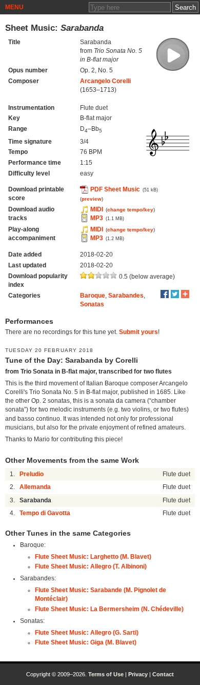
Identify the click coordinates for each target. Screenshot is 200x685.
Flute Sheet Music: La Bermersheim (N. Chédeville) (109, 609)
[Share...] (185, 294)
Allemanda (35, 487)
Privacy (138, 674)
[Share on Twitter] (175, 294)
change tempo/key (130, 209)
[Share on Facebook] (165, 294)
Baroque (92, 295)
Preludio (31, 474)
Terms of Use (106, 674)
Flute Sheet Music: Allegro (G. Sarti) (86, 633)
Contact (163, 674)
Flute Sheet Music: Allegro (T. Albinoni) (91, 566)
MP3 (96, 218)
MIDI (96, 209)
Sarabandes (126, 295)
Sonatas (92, 304)
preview (92, 199)
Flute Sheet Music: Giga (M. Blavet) (85, 642)
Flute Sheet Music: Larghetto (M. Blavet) (93, 557)
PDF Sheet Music (115, 189)
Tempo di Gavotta (44, 513)
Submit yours (138, 332)
